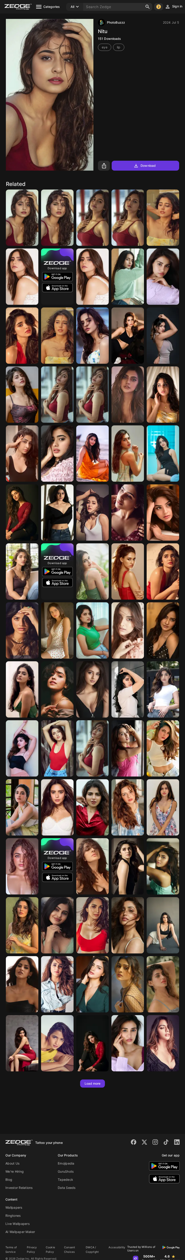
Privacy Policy (32, 1249)
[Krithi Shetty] (127, 689)
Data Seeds (67, 1188)
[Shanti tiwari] (127, 276)
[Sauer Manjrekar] (127, 630)
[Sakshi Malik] (22, 984)
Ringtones (13, 1215)
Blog (8, 1179)
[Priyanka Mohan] (22, 807)
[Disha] (163, 276)
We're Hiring (14, 1171)
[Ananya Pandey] (92, 512)
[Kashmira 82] (163, 512)
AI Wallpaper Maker (20, 1232)
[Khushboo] (22, 925)
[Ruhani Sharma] (22, 571)
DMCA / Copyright (92, 1249)
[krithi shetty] (127, 866)
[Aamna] (92, 335)
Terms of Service (11, 1249)
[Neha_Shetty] (57, 748)
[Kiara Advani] (92, 925)
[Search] (148, 7)
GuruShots (66, 1171)
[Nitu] (92, 394)
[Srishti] (127, 453)
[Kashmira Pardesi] (22, 1043)
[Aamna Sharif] (22, 276)
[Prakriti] (92, 571)
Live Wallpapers (17, 1224)
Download (148, 165)
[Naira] (163, 866)
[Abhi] (22, 394)
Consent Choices (69, 1249)
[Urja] (163, 925)
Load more (93, 1083)
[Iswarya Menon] (22, 748)
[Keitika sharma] (57, 453)
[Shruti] (57, 1043)
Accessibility (117, 1247)
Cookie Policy (50, 1249)
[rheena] (57, 925)
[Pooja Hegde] (92, 453)
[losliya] (163, 453)
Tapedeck (65, 1179)
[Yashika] (163, 984)
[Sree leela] (22, 512)
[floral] (163, 394)
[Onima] (57, 984)
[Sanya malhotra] (57, 689)
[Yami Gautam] (127, 925)
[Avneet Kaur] (127, 807)
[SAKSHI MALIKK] (163, 807)
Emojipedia (66, 1163)
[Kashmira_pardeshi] (163, 689)
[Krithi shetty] (22, 335)
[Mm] (92, 689)
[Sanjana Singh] (92, 984)
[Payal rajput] (127, 984)
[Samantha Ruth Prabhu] (127, 512)
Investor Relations (19, 1188)
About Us (12, 1163)
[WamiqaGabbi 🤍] (22, 866)
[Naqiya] (127, 335)
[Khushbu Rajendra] (163, 218)
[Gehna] (57, 512)
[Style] (57, 218)
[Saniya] (163, 335)
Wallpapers (13, 1207)
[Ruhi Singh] (127, 394)
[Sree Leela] (92, 1043)
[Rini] (163, 748)
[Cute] (22, 218)
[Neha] (163, 630)
